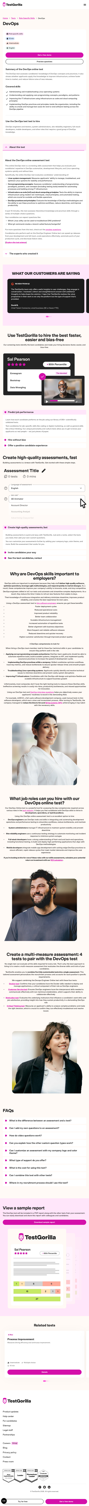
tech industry (27, 810)
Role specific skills (27, 18)
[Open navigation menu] (84, 4)
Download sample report (44, 1222)
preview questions (53, 229)
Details (45, 1372)
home (5, 18)
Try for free (22, 1501)
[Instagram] (44, 1487)
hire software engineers (46, 603)
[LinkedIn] (49, 1487)
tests (13, 18)
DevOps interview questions (42, 692)
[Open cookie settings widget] (4, 1501)
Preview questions (44, 61)
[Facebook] (39, 1487)
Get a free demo (44, 55)
